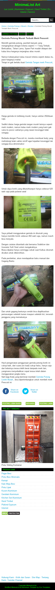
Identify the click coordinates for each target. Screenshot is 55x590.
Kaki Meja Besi (8, 484)
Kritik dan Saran (23, 577)
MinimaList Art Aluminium (20, 587)
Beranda (30, 403)
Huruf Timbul (7, 501)
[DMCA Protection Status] (11, 514)
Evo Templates (44, 587)
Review (30, 26)
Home (4, 26)
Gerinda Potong (13, 26)
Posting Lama (46, 403)
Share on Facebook (14, 391)
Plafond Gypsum (9, 505)
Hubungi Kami (8, 577)
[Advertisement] (27, 547)
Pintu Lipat (6, 487)
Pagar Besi (6, 473)
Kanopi (5, 480)
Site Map (36, 577)
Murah (23, 26)
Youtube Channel (14, 580)
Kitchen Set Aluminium (12, 498)
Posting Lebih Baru (11, 403)
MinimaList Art (27, 5)
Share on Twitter (34, 391)
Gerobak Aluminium (10, 494)
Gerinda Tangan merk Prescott (38, 62)
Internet (5, 508)
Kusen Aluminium (9, 491)
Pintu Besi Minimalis (11, 477)
